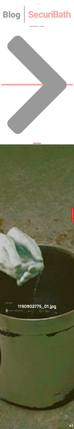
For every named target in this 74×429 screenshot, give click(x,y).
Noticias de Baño (9, 302)
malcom (11, 310)
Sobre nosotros (34, 26)
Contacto (41, 26)
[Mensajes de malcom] (7, 310)
